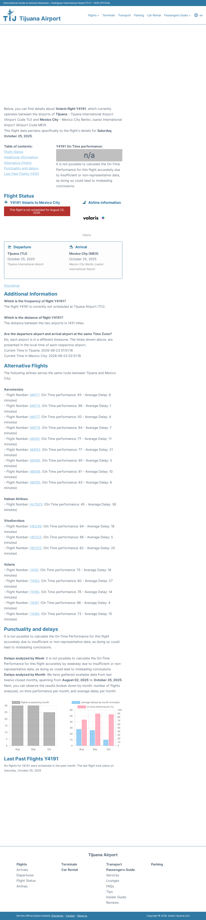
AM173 (35, 406)
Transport (124, 15)
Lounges (112, 881)
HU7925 (36, 504)
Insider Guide (116, 897)
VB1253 (35, 537)
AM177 (34, 417)
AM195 (35, 482)
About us (82, 915)
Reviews (112, 902)
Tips (109, 892)
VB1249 (35, 526)
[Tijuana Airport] (9, 15)
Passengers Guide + (177, 15)
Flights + (93, 15)
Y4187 (34, 603)
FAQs (110, 886)
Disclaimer (57, 915)
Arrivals (22, 870)
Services (112, 875)
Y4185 (34, 592)
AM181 (34, 439)
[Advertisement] (103, 74)
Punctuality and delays (21, 168)
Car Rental (154, 15)
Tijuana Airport (40, 18)
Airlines (22, 886)
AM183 (35, 450)
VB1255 (35, 548)
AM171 (34, 395)
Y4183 (34, 581)
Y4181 (34, 570)
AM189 (35, 471)
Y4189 (34, 614)
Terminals (108, 15)
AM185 (35, 460)
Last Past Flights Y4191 (21, 174)
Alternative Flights (18, 163)
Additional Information (21, 157)
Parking (139, 15)
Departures (25, 875)
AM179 (35, 428)
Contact (70, 915)
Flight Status (13, 152)
